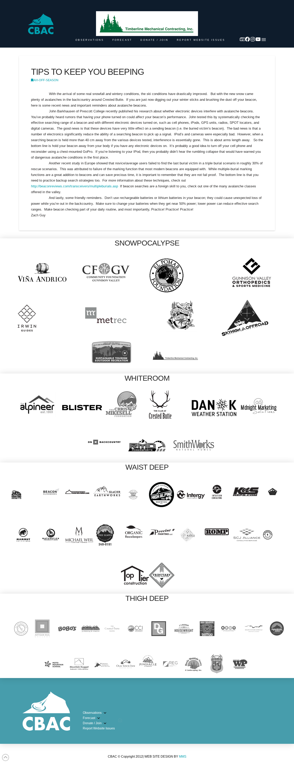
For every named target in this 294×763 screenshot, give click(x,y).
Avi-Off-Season (45, 80)
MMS (182, 756)
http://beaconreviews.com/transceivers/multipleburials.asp (74, 186)
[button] (263, 40)
